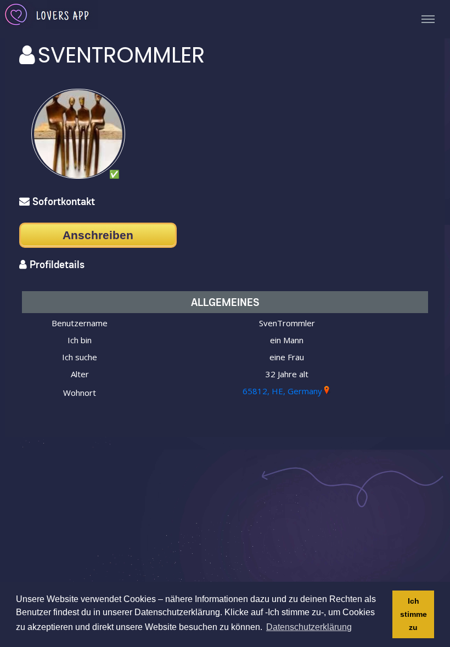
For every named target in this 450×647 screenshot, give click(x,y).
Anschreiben (98, 235)
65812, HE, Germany (282, 390)
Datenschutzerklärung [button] (309, 627)
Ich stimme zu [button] (413, 614)
